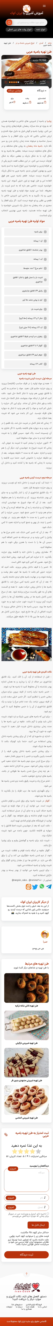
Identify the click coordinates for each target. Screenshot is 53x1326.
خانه (49, 43)
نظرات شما (30, 1306)
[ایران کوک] (26, 9)
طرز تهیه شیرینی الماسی (26, 1118)
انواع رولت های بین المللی (19, 29)
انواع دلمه (40, 29)
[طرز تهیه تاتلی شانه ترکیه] (26, 1003)
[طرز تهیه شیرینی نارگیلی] (26, 1041)
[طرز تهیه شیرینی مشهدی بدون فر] (26, 1078)
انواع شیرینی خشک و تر (24, 43)
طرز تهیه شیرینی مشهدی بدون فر (26, 1080)
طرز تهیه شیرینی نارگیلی (27, 1043)
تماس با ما (42, 1306)
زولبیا (49, 121)
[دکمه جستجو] (9, 22)
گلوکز (47, 801)
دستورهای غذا (16, 1304)
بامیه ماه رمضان (34, 146)
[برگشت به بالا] (26, 1273)
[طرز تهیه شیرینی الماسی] (26, 1115)
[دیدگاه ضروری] (25, 1189)
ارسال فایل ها (38, 1225)
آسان (41, 43)
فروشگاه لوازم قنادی (34, 1304)
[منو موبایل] (44, 6)
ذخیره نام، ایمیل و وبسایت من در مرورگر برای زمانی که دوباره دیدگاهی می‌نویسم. (28, 1215)
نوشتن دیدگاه (14, 90)
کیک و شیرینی (43, 82)
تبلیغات (9, 1306)
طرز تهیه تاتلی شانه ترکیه (26, 1006)
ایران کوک (16, 13)
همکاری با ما (26, 1309)
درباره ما (19, 1306)
